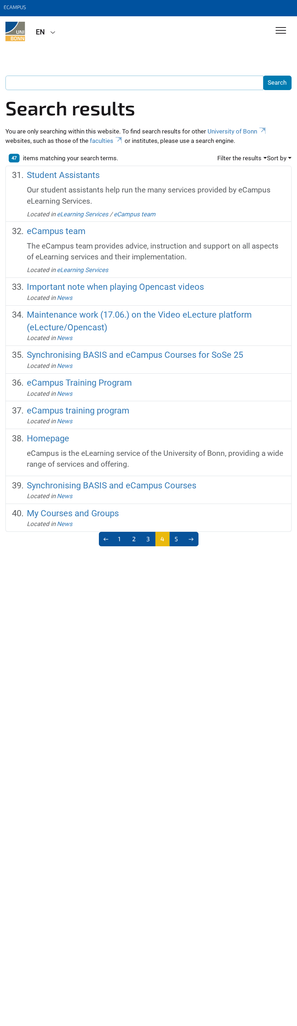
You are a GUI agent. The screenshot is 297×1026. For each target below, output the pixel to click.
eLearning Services (82, 214)
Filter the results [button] (239, 158)
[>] (191, 539)
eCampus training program (78, 411)
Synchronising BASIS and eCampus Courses (111, 485)
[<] (106, 539)
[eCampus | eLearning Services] (15, 31)
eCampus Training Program (79, 383)
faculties (101, 140)
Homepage (48, 438)
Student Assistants (63, 175)
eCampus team (134, 214)
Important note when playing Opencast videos (115, 287)
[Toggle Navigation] (281, 31)
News (64, 297)
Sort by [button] (276, 158)
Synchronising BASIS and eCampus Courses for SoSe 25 (135, 355)
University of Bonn (232, 131)
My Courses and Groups (73, 513)
